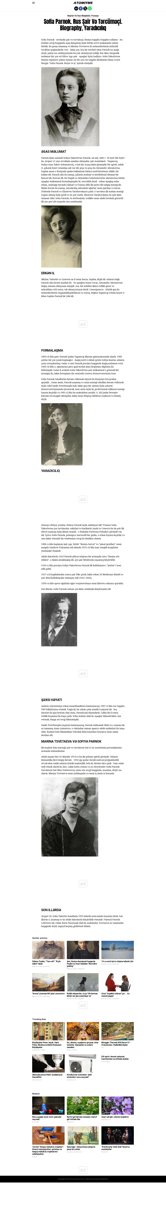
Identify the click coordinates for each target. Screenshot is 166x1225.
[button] (33, 3)
